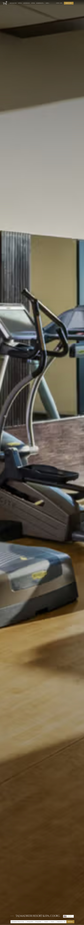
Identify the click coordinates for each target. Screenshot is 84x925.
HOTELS (20, 3)
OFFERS (33, 3)
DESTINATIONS (13, 3)
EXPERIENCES (26, 3)
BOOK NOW (70, 921)
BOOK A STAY (69, 3)
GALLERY (69, 916)
